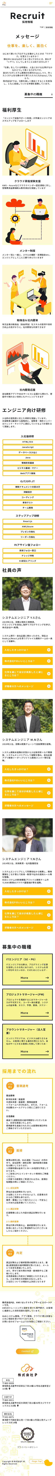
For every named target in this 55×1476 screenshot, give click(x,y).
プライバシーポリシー (27, 1447)
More (24, 977)
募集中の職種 (33, 94)
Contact (25, 1351)
